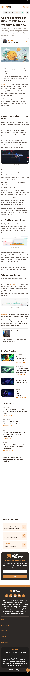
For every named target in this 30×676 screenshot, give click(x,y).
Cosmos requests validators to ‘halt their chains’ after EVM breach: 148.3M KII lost (14, 434)
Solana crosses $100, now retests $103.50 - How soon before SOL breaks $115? (22, 394)
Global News (19, 366)
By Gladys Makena (21, 362)
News (17, 378)
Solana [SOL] (5, 84)
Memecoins (19, 354)
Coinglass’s (12, 284)
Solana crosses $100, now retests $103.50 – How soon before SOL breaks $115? (13, 446)
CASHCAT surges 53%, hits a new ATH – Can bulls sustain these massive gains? (15, 411)
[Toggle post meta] (26, 41)
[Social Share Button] (28, 670)
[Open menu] (2, 7)
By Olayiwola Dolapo (9, 463)
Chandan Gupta (13, 42)
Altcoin (18, 389)
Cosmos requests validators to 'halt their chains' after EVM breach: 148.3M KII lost (21, 382)
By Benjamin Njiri (20, 374)
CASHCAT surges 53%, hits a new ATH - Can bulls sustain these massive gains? (21, 359)
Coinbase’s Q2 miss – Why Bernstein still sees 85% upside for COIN (22, 370)
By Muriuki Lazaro (21, 386)
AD (27, 0)
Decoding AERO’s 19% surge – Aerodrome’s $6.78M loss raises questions (13, 459)
